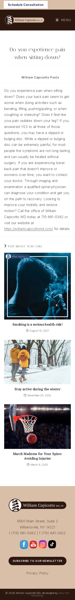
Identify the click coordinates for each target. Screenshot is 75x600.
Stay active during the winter (37, 389)
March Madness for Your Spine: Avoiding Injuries (37, 456)
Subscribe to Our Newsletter (37, 560)
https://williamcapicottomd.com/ (28, 229)
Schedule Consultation (26, 4)
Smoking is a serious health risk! (37, 324)
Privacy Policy (37, 573)
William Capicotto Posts (40, 77)
